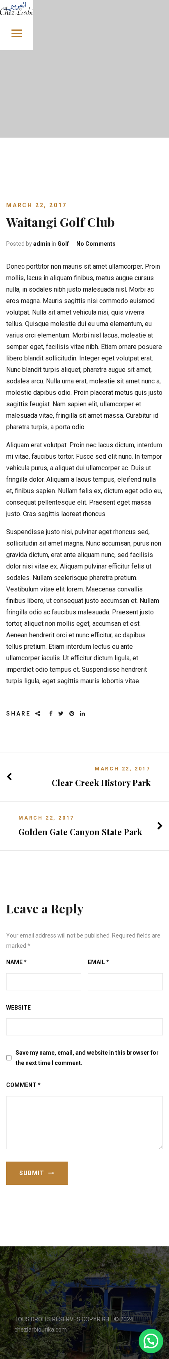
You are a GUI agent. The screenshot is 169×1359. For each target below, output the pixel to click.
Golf (63, 243)
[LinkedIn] (83, 714)
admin (41, 243)
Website (18, 1007)
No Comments (96, 243)
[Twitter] (61, 714)
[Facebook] (51, 714)
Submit (31, 1173)
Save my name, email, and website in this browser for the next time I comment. (87, 1057)
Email (98, 962)
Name (16, 962)
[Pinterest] (72, 714)
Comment (23, 1085)
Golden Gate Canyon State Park (80, 831)
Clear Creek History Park (101, 782)
